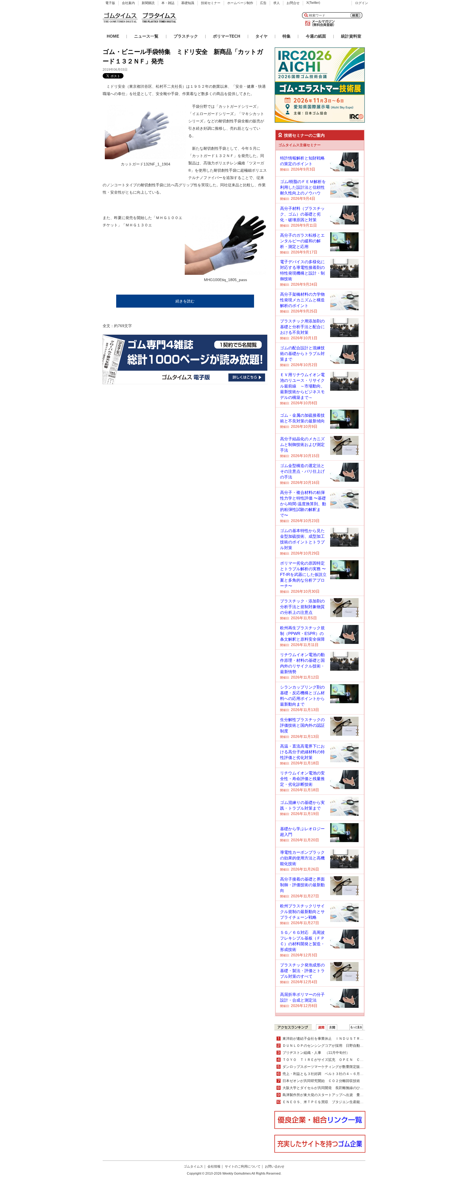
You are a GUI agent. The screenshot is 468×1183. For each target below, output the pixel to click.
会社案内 (128, 3)
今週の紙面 (316, 36)
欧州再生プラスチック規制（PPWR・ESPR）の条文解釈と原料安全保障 (302, 633)
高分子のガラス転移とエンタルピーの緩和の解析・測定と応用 (302, 241)
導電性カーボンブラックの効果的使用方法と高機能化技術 (302, 858)
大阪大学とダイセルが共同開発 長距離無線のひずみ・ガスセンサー (337, 1088)
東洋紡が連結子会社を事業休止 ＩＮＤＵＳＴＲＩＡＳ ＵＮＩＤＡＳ (338, 1039)
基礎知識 (187, 3)
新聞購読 (148, 3)
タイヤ (261, 36)
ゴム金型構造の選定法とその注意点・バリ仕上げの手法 (302, 471)
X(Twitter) (313, 3)
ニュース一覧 (146, 36)
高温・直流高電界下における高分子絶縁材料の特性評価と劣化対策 (302, 752)
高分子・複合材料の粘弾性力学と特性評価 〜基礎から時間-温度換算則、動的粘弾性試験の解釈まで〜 (303, 503)
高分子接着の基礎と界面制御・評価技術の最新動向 (302, 885)
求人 (276, 3)
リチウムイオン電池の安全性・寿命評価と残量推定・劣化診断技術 (302, 779)
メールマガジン (318, 23)
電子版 (110, 3)
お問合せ (293, 3)
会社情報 (213, 1166)
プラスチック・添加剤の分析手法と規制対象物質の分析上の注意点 (302, 607)
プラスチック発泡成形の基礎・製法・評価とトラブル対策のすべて (302, 971)
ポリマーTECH (226, 36)
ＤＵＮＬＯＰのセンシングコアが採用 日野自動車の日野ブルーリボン (338, 1046)
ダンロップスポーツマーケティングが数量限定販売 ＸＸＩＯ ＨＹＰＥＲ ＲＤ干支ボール (356, 1067)
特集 (286, 36)
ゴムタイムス (193, 1166)
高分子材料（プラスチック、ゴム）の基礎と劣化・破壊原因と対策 (302, 214)
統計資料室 (351, 36)
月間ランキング (332, 1027)
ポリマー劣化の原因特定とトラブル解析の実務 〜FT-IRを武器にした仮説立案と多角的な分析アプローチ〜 (303, 574)
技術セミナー (210, 3)
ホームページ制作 (240, 3)
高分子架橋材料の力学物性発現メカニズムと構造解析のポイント (302, 300)
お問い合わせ (274, 1166)
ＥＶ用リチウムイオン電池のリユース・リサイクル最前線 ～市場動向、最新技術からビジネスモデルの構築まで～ (302, 386)
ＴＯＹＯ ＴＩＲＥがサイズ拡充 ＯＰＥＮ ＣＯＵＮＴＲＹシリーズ (338, 1060)
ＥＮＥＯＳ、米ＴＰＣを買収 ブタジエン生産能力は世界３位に (333, 1102)
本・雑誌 (167, 3)
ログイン (361, 3)
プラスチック (186, 36)
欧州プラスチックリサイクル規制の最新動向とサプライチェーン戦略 (302, 912)
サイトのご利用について (243, 1166)
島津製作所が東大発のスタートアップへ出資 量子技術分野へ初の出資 (338, 1095)
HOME (113, 36)
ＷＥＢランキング (356, 1027)
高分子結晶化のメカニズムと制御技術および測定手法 (302, 444)
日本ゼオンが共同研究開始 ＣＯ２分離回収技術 (321, 1081)
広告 (263, 3)
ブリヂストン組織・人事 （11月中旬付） (316, 1053)
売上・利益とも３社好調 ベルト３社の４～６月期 (324, 1074)
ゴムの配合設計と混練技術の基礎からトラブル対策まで (302, 353)
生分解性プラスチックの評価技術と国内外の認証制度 (302, 725)
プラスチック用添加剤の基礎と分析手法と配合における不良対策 (302, 327)
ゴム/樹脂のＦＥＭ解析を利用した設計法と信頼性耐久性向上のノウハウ (303, 187)
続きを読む (185, 301)
